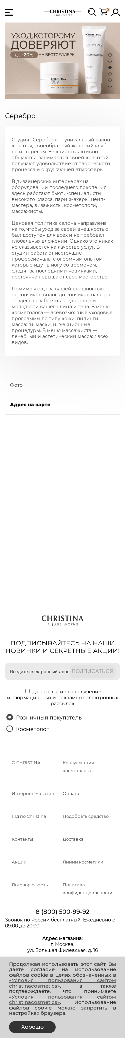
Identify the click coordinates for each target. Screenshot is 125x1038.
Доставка (73, 839)
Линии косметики (83, 862)
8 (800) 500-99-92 (62, 911)
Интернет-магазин (33, 793)
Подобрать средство (86, 816)
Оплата (71, 793)
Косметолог (32, 729)
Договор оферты (30, 884)
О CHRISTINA (26, 762)
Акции (19, 862)
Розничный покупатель (49, 718)
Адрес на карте (30, 405)
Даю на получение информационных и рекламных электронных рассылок (62, 698)
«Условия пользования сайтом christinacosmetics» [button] (62, 983)
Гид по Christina (29, 816)
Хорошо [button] (32, 1027)
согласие (55, 692)
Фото (16, 385)
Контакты (22, 839)
